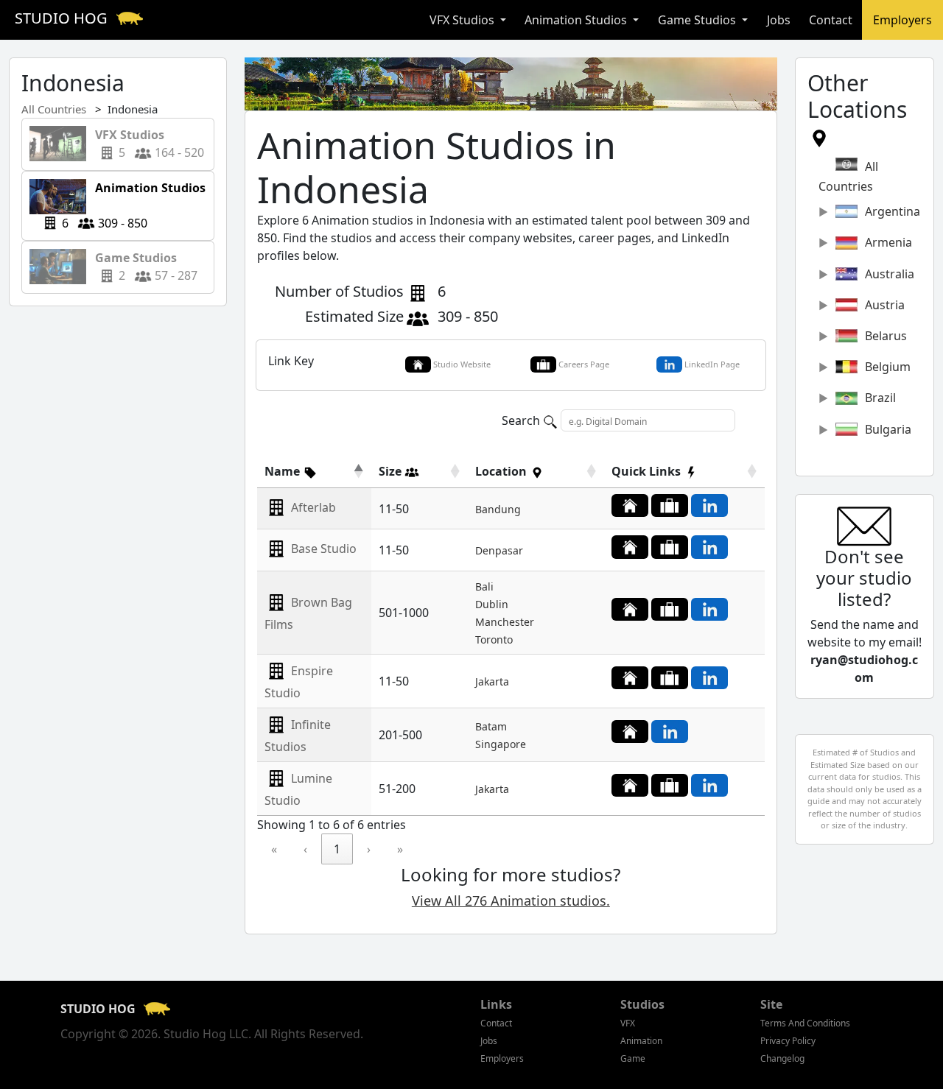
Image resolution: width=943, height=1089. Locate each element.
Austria (885, 305)
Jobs (778, 20)
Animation (641, 1041)
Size (391, 471)
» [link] (400, 849)
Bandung (498, 509)
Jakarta (492, 681)
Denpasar (499, 550)
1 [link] (337, 849)
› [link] (369, 849)
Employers (902, 20)
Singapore (500, 744)
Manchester (504, 622)
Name (283, 471)
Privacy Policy (788, 1041)
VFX (627, 1023)
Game (632, 1058)
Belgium (888, 367)
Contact (830, 20)
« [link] (274, 849)
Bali (484, 586)
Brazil (880, 398)
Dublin (491, 604)
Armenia (888, 242)
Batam (491, 726)
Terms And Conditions (805, 1023)
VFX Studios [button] (463, 20)
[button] (291, 471)
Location (502, 471)
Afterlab (313, 507)
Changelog (782, 1058)
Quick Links (647, 471)
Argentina (892, 211)
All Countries (53, 109)
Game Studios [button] (698, 20)
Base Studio (324, 548)
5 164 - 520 (145, 144)
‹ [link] (305, 849)
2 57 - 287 (141, 266)
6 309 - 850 (134, 205)
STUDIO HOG (63, 18)
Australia (889, 274)
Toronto (494, 639)
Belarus (886, 336)
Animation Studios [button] (577, 20)
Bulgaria (888, 429)
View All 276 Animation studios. (511, 900)
